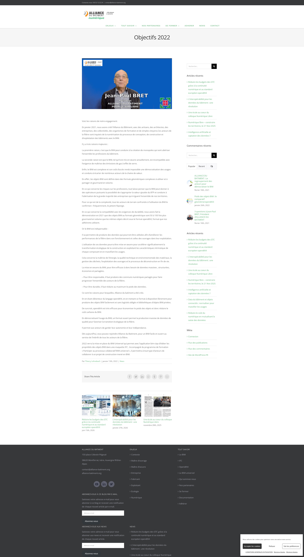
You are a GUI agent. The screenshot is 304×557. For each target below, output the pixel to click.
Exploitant (135, 485)
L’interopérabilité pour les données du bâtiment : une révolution (127, 405)
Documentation (186, 497)
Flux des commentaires (199, 348)
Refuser (272, 546)
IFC (180, 460)
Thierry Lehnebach (92, 361)
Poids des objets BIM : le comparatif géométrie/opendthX (206, 199)
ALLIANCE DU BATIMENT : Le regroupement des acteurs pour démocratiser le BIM (204, 181)
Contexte (135, 454)
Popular (191, 166)
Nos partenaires (186, 485)
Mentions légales (279, 552)
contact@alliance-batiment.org (115, 3)
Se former (184, 491)
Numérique (136, 497)
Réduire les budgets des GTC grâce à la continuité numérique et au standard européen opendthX (96, 405)
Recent (202, 166)
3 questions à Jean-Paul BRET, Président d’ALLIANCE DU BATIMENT (205, 215)
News (122, 361)
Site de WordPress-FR (198, 355)
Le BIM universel (187, 473)
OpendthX (184, 466)
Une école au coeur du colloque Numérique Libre (157, 405)
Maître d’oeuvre (138, 466)
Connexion (193, 336)
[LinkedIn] (104, 484)
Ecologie (135, 491)
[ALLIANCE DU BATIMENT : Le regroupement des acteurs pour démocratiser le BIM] (190, 181)
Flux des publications (197, 342)
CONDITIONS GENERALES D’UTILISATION (259, 552)
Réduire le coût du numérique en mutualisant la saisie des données (201, 317)
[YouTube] (97, 484)
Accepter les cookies (252, 546)
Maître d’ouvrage (139, 460)
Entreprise (136, 473)
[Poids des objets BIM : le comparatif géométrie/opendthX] (190, 199)
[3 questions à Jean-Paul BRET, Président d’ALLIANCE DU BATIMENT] (190, 216)
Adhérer (183, 503)
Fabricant (135, 479)
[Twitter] (111, 484)
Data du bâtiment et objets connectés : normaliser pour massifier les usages (201, 303)
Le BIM (182, 454)
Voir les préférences (291, 546)
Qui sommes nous (187, 479)
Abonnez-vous (91, 521)
